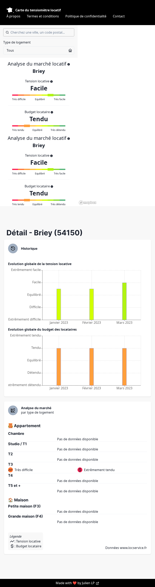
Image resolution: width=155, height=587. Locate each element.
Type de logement (17, 42)
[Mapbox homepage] (87, 202)
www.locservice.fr (133, 548)
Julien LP (88, 583)
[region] (116, 115)
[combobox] (38, 32)
